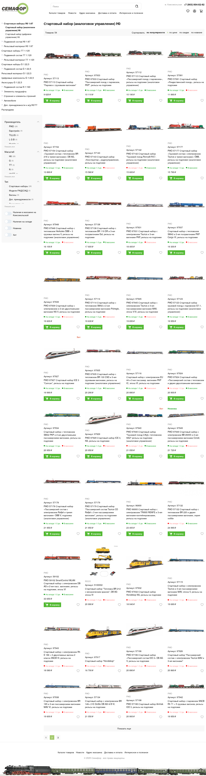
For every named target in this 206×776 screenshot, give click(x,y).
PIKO (46, 74)
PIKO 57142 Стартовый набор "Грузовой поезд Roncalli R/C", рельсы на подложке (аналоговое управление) (143, 158)
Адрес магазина (87, 12)
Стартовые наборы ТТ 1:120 (16, 50)
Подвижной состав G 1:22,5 (17, 68)
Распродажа (8, 109)
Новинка (17, 228)
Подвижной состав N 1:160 (17, 86)
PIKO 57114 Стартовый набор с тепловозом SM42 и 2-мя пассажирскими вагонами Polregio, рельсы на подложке (102, 307)
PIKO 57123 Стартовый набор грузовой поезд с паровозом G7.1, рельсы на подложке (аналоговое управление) (184, 307)
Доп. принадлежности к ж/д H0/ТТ (20, 104)
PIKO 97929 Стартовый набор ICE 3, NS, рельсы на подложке (103, 439)
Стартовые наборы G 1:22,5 (15, 64)
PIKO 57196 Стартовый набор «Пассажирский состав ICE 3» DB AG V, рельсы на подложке (144, 657)
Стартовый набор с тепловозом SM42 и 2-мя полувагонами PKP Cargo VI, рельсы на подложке (184, 234)
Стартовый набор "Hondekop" (99, 660)
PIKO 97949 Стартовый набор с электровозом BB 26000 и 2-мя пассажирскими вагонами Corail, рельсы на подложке (184, 436)
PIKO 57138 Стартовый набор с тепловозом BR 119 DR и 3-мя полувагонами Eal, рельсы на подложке (100, 233)
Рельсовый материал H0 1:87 (18, 46)
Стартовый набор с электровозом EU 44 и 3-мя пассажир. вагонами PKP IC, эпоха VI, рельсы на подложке (144, 380)
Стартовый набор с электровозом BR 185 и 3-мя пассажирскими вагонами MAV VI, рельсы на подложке (62, 703)
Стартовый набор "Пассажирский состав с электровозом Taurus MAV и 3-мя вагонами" (186, 657)
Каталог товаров (57, 12)
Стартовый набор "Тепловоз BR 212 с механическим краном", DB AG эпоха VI (103, 591)
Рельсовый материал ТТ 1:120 (19, 59)
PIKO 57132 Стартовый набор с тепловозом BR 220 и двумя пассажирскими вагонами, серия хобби (184, 514)
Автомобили (10, 100)
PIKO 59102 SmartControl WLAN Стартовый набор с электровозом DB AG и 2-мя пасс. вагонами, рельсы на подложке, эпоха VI (62, 585)
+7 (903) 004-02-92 (194, 4)
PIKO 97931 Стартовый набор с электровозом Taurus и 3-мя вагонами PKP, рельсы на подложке (144, 234)
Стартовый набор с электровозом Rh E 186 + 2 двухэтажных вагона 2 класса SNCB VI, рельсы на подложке (62, 656)
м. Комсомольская (173, 4)
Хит (14, 234)
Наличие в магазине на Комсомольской (24, 214)
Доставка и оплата (107, 12)
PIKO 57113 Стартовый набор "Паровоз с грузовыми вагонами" (60, 84)
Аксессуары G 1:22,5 (12, 82)
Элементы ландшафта (15, 91)
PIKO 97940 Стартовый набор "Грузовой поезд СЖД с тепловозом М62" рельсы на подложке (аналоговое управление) (144, 436)
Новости (72, 12)
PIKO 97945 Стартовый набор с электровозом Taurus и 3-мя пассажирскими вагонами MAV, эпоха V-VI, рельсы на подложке (142, 307)
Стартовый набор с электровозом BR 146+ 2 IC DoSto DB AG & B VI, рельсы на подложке (103, 703)
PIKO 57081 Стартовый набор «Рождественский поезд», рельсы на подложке (186, 82)
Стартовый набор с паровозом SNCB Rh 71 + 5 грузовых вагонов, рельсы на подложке (186, 703)
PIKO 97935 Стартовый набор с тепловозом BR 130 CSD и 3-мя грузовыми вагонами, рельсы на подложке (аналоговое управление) (102, 379)
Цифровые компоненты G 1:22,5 (18, 77)
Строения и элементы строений (20, 95)
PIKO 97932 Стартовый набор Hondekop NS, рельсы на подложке (143, 593)
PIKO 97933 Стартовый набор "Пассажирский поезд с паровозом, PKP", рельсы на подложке (102, 82)
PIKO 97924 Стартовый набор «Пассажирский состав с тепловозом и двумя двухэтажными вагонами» (186, 380)
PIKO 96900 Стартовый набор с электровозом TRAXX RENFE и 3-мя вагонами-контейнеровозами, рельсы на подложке (144, 514)
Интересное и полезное (131, 12)
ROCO (88, 581)
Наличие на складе (22, 221)
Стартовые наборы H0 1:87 (18, 23)
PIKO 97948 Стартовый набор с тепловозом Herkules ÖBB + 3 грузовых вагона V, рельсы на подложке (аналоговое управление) (61, 233)
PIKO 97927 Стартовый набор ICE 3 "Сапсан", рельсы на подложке (61, 382)
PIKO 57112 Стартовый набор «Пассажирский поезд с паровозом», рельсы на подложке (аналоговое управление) (144, 80)
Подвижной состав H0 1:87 (17, 41)
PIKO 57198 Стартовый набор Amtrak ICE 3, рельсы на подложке (144, 705)
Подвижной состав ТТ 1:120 (18, 55)
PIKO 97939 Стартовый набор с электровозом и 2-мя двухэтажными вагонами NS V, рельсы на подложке (62, 308)
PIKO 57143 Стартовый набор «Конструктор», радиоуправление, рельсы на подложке (102, 159)
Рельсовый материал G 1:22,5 (16, 73)
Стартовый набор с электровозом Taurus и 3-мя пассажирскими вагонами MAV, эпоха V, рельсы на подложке (185, 590)
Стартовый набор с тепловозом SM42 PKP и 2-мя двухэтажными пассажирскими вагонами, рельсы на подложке (62, 436)
